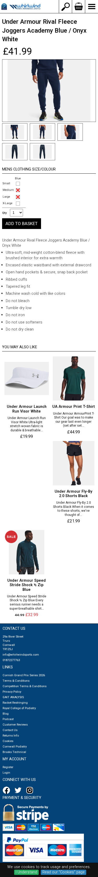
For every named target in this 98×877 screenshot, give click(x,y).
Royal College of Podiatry (19, 708)
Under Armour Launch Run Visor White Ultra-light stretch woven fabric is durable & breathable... (27, 424)
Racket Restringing (15, 703)
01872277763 (11, 660)
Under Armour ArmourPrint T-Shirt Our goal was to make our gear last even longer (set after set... (73, 420)
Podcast (8, 719)
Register (8, 767)
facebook (7, 790)
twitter (19, 790)
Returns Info (11, 735)
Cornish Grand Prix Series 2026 (24, 675)
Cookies (8, 741)
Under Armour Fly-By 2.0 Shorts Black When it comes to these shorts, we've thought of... (73, 509)
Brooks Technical (14, 752)
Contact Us (10, 730)
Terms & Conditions (16, 681)
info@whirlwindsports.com (21, 654)
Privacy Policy (12, 692)
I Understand (26, 872)
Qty (4, 213)
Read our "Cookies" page (63, 872)
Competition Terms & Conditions (25, 686)
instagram (31, 790)
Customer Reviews (15, 724)
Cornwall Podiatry (15, 746)
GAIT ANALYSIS (13, 697)
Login (6, 772)
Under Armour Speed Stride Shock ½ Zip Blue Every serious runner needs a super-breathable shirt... (26, 603)
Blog (6, 713)
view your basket (78, 6)
